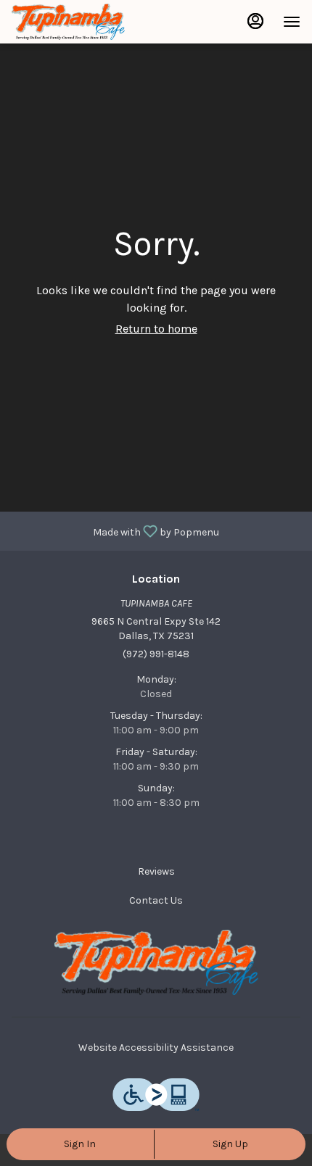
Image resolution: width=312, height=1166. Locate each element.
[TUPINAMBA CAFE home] (77, 22)
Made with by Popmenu (115, 530)
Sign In (80, 1144)
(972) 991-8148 (156, 654)
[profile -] (255, 21)
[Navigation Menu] (292, 21)
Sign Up (230, 1144)
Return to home (156, 329)
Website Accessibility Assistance (156, 1047)
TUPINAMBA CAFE (156, 962)
